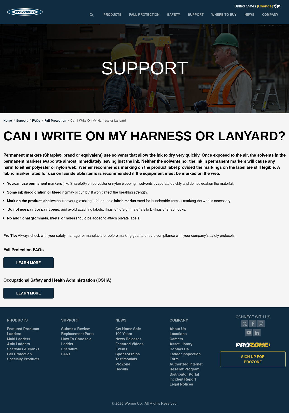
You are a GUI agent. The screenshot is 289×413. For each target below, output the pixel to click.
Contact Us (179, 349)
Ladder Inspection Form (185, 356)
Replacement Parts (77, 333)
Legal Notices (181, 384)
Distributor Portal (184, 374)
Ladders (14, 333)
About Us (178, 328)
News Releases (128, 338)
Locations (178, 333)
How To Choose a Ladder (76, 341)
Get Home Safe (128, 328)
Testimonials (126, 358)
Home (7, 120)
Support (22, 120)
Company (179, 320)
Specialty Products (23, 358)
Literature (69, 349)
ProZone (122, 364)
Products (17, 320)
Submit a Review (75, 328)
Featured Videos (129, 343)
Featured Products (23, 328)
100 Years (123, 333)
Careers (176, 338)
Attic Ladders (18, 343)
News (120, 320)
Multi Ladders (18, 338)
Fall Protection (55, 120)
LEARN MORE (28, 262)
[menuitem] (112, 14)
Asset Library (181, 343)
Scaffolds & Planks (23, 349)
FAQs (36, 120)
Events (121, 349)
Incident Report (183, 379)
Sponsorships (127, 353)
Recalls (121, 369)
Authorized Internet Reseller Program (186, 367)
